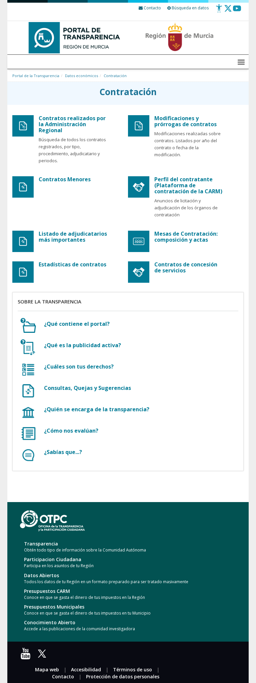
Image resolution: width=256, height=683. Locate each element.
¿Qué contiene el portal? (77, 323)
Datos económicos (81, 75)
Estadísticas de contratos (72, 264)
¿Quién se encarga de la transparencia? (96, 409)
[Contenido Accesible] (219, 11)
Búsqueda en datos (190, 8)
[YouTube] (27, 656)
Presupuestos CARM (47, 591)
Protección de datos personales (122, 676)
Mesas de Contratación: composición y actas (186, 236)
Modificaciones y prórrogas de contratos (185, 121)
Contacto (63, 676)
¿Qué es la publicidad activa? (82, 345)
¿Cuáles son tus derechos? (79, 366)
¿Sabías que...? (63, 452)
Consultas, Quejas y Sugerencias (87, 388)
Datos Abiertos (41, 575)
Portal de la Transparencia (35, 75)
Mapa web (47, 669)
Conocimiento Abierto (49, 622)
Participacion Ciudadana (52, 559)
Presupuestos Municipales (54, 607)
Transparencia (41, 543)
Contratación (115, 75)
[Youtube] (237, 11)
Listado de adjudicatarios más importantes (73, 236)
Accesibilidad (86, 669)
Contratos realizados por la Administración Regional (72, 124)
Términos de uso (132, 669)
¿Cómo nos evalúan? (71, 430)
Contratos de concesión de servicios (185, 267)
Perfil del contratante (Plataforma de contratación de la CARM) (188, 185)
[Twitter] (228, 11)
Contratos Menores (65, 179)
